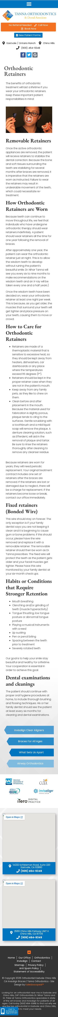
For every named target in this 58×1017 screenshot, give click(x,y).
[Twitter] (29, 55)
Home (11, 957)
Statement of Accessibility (29, 971)
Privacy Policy (36, 965)
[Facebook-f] (23, 55)
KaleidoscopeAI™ (34, 984)
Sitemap (19, 965)
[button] (29, 4)
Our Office (25, 957)
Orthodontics (42, 957)
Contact (36, 961)
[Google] (35, 55)
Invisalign (22, 961)
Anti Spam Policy (29, 968)
